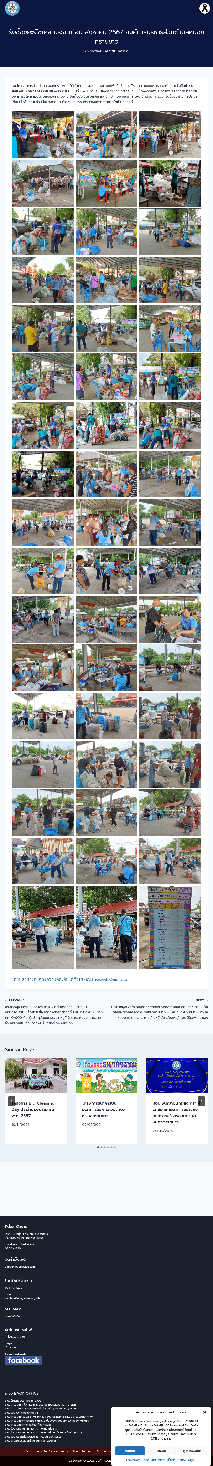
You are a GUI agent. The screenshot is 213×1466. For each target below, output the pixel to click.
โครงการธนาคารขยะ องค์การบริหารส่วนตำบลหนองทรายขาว (104, 1109)
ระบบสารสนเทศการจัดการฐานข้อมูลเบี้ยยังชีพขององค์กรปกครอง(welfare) (47, 1421)
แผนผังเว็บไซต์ (13, 1316)
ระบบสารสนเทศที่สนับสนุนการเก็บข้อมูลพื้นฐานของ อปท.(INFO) (40, 1409)
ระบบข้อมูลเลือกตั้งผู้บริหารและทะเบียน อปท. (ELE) (33, 1437)
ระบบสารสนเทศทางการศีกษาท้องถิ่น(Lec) (28, 1425)
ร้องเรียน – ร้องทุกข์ (79, 1451)
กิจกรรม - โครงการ (116, 51)
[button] (205, 1412)
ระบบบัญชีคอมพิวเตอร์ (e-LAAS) (23, 1401)
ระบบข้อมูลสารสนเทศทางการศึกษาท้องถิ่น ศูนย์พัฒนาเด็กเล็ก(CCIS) (43, 1433)
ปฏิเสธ (161, 1450)
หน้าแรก (27, 1451)
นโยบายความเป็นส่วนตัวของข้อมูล (172, 1460)
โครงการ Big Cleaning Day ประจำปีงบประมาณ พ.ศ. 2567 (33, 1109)
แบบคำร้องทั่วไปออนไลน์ (50, 1451)
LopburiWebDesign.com (20, 1267)
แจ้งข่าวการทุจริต (105, 1451)
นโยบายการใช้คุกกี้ (137, 1460)
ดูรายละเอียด (192, 1450)
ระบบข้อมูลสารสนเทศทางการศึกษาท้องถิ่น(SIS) (31, 1429)
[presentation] (36, 1075)
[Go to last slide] (11, 1101)
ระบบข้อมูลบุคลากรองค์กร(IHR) (22, 1413)
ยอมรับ (130, 1450)
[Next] (201, 1101)
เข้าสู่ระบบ (10, 1347)
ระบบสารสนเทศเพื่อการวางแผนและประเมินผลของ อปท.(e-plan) (41, 1405)
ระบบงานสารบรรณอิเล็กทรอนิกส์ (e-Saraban (31, 1441)
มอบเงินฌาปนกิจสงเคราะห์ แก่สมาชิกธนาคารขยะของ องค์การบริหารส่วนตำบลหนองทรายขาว (176, 1112)
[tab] (98, 1147)
